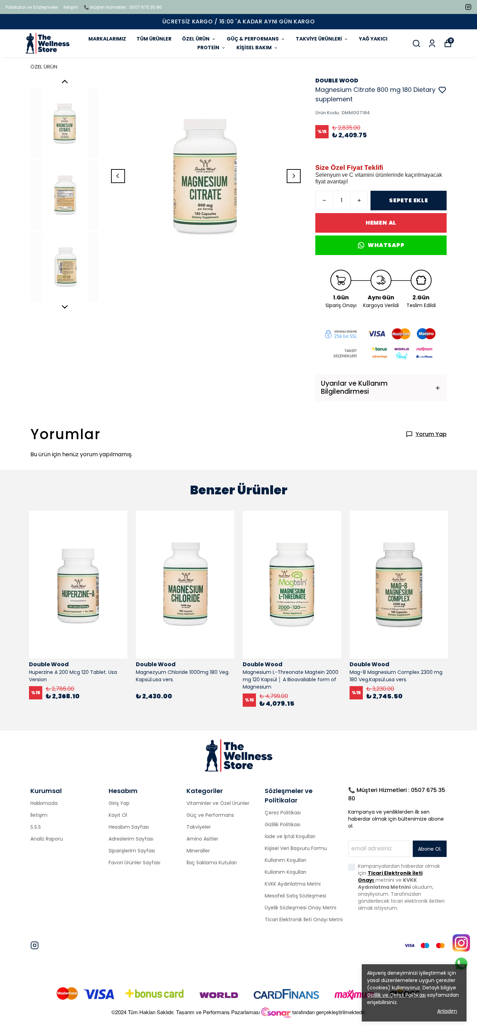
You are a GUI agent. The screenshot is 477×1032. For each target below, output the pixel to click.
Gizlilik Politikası (282, 824)
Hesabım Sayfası (129, 826)
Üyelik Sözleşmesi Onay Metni (300, 907)
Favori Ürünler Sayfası (134, 862)
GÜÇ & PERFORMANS (253, 38)
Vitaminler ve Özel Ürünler (217, 803)
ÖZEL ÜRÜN (196, 38)
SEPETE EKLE (408, 200)
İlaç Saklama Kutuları (211, 862)
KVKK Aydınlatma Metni (293, 883)
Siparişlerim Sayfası (132, 850)
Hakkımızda (44, 803)
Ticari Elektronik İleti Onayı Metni (304, 919)
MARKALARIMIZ (107, 38)
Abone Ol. (429, 848)
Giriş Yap (119, 803)
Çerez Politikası (283, 812)
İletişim (71, 7)
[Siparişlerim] (432, 43)
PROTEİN (208, 47)
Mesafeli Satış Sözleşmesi (295, 895)
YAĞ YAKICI (373, 38)
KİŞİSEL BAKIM (254, 47)
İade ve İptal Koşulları (290, 836)
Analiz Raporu (46, 838)
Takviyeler (198, 826)
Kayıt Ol (118, 815)
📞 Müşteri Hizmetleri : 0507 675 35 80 (123, 7)
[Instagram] (34, 945)
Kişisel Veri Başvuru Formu (296, 848)
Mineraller (198, 850)
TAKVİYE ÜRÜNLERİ (319, 38)
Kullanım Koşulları (285, 860)
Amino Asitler (202, 838)
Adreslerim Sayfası (131, 838)
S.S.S (35, 826)
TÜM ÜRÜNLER (154, 38)
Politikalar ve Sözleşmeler (32, 7)
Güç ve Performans (210, 815)
